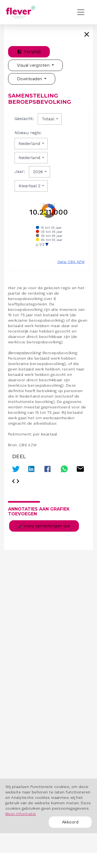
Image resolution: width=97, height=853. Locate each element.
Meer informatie (20, 814)
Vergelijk (32, 51)
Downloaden (30, 78)
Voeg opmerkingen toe (46, 526)
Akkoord (70, 822)
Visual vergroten (34, 65)
